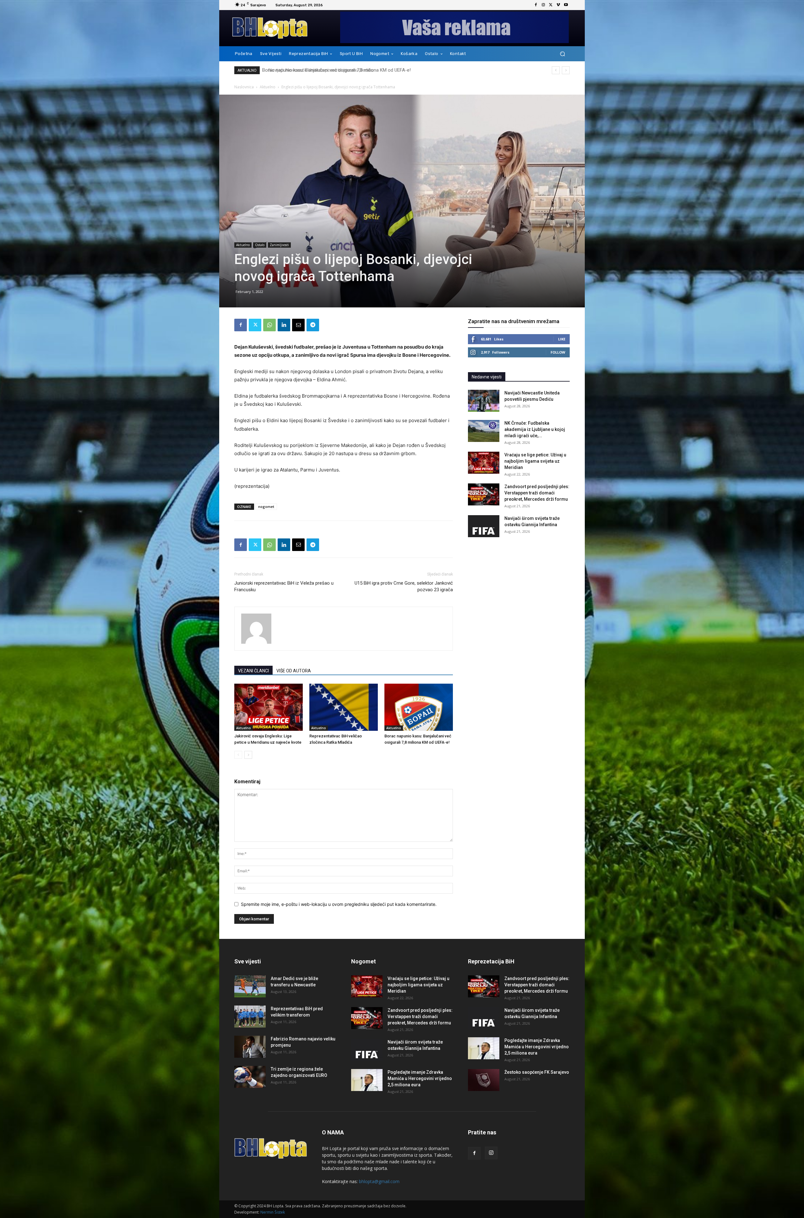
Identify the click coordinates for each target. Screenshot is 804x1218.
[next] (566, 70)
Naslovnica (244, 87)
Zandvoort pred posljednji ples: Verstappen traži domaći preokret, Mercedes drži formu (536, 493)
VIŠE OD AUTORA (293, 670)
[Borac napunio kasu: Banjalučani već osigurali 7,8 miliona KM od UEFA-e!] (418, 707)
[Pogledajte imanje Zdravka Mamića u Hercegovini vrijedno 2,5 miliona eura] (367, 1080)
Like (561, 339)
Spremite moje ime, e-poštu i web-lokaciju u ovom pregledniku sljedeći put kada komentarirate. (339, 904)
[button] (562, 54)
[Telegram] (313, 325)
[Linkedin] (284, 325)
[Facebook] (536, 5)
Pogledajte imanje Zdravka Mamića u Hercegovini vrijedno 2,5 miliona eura (420, 1078)
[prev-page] (238, 755)
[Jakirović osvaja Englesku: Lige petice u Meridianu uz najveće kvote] (268, 707)
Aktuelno (267, 87)
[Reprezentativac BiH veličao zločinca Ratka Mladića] (343, 707)
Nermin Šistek (272, 1212)
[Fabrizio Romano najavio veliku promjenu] (250, 1047)
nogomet (266, 506)
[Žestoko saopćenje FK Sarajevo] (483, 1080)
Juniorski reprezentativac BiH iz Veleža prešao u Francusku (284, 586)
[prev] (556, 70)
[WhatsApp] (269, 325)
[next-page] (248, 755)
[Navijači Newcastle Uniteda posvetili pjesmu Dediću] (483, 401)
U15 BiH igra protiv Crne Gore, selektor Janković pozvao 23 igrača (404, 586)
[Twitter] (551, 5)
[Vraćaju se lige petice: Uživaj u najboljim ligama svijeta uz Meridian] (483, 463)
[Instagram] (543, 5)
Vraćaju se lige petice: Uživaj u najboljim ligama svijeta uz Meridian (535, 461)
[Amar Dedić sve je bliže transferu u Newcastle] (250, 986)
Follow (558, 352)
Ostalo (259, 245)
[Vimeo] (558, 5)
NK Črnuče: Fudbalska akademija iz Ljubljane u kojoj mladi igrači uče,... (534, 429)
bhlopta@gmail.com (379, 1181)
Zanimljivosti (279, 245)
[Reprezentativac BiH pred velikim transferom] (250, 1017)
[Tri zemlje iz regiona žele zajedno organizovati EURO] (250, 1077)
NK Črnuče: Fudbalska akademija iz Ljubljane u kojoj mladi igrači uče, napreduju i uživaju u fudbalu (363, 70)
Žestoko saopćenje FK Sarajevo (536, 1072)
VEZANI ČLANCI (253, 670)
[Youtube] (566, 5)
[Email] (298, 325)
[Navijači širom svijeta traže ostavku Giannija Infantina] (483, 526)
